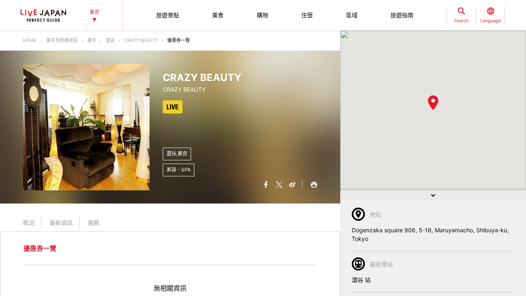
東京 (91, 40)
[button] (433, 102)
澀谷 (110, 40)
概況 (29, 222)
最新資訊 (61, 222)
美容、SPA (178, 169)
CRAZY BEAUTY (141, 40)
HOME (30, 40)
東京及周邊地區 (62, 40)
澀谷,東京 (176, 153)
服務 (93, 222)
